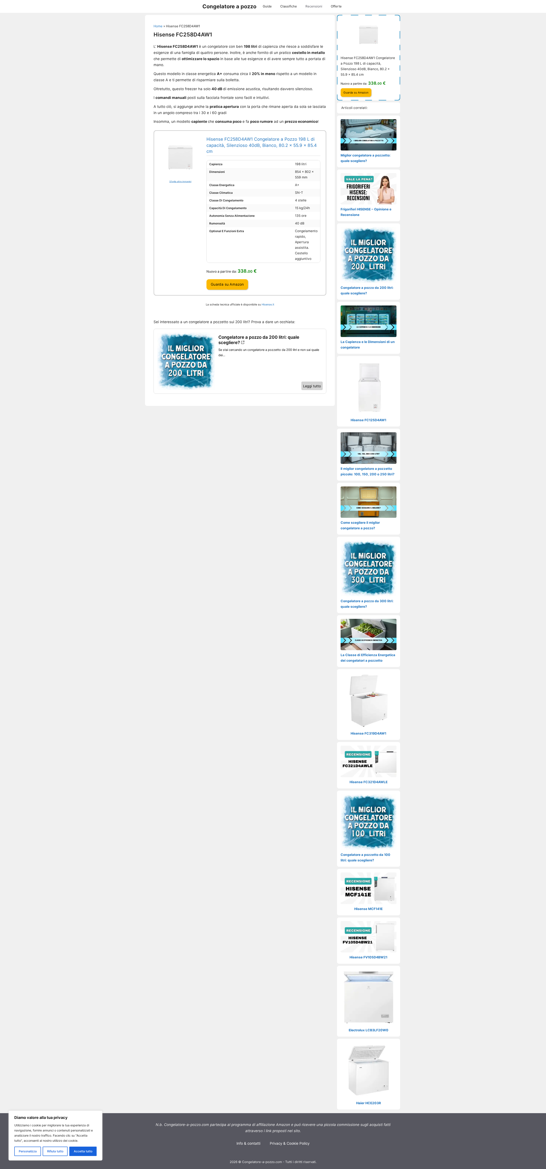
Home (158, 26)
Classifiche (288, 6)
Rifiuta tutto (55, 1151)
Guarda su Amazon (227, 284)
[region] (55, 1135)
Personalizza (28, 1151)
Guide (267, 6)
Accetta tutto (83, 1151)
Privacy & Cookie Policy (289, 1143)
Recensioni (313, 6)
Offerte (336, 6)
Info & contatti (248, 1143)
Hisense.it (268, 304)
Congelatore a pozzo (229, 6)
